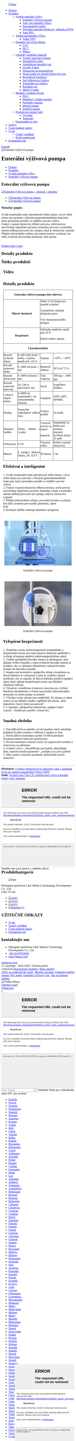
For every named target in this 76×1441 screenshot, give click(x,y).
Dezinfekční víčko (33, 61)
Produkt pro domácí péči (29, 112)
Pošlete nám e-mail (11, 245)
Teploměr (28, 118)
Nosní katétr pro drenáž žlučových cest (44, 73)
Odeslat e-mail (9, 984)
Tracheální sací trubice (35, 83)
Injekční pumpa (31, 108)
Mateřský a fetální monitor (37, 99)
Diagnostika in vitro (27, 121)
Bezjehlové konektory (35, 77)
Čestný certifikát (25, 134)
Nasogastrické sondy (34, 26)
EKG (26, 96)
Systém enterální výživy (29, 16)
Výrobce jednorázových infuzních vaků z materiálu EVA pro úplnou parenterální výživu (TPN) (36, 770)
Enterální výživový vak (36, 975)
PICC (26, 48)
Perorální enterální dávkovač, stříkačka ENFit (48, 29)
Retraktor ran (30, 86)
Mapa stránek (46, 968)
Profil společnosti (25, 137)
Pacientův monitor (33, 102)
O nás (11, 131)
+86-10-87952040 (18, 953)
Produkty (13, 13)
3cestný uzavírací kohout (36, 58)
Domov (12, 10)
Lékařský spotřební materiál (31, 54)
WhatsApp (7, 988)
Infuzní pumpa (31, 105)
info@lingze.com (18, 956)
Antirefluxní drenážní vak (37, 64)
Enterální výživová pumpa (37, 19)
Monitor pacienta (44, 972)
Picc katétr (16, 975)
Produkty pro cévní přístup (30, 42)
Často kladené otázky (20, 127)
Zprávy (12, 124)
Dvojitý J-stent (31, 67)
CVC (26, 45)
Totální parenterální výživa (30, 35)
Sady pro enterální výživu (37, 23)
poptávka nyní (9, 962)
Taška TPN (29, 38)
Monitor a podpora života (30, 93)
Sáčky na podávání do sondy (17, 972)
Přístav (26, 51)
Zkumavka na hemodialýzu (38, 70)
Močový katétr (31, 89)
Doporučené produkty (26, 968)
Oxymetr (28, 115)
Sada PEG (28, 32)
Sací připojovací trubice (36, 80)
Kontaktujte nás (17, 140)
